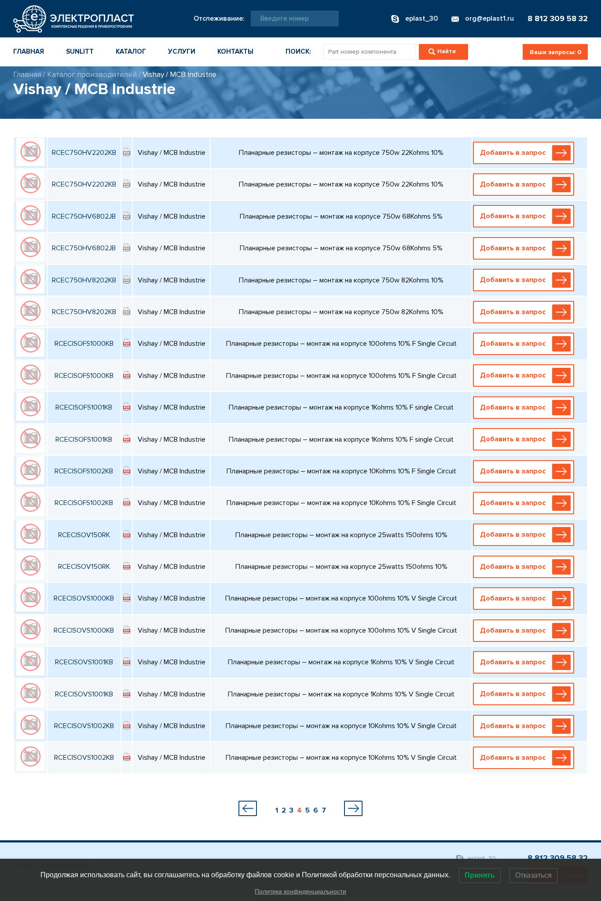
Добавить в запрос (513, 152)
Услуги (181, 51)
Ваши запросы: (555, 52)
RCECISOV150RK (84, 535)
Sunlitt (80, 51)
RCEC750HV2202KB (84, 152)
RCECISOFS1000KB (84, 343)
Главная (28, 51)
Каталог (131, 51)
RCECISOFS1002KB (84, 471)
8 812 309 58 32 (558, 18)
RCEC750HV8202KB (84, 280)
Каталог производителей (92, 74)
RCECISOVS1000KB (84, 598)
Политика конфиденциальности (300, 891)
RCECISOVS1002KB (84, 726)
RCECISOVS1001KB (84, 662)
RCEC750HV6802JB (84, 216)
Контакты (235, 51)
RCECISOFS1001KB (83, 407)
